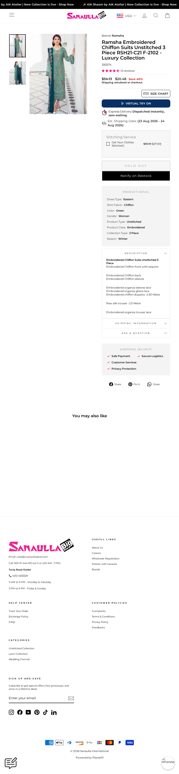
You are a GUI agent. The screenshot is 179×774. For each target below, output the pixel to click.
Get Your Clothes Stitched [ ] (136, 144)
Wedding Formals (19, 659)
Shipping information (136, 323)
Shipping (107, 82)
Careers (96, 553)
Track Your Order (18, 611)
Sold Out (136, 165)
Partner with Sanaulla (104, 564)
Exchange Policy (18, 616)
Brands (96, 569)
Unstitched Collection (21, 648)
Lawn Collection (18, 653)
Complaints (98, 611)
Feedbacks (98, 627)
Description (136, 253)
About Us (97, 547)
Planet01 (97, 757)
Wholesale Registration (105, 558)
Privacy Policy (100, 622)
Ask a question (136, 333)
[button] (110, 70)
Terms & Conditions (103, 616)
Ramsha (118, 35)
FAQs (12, 622)
